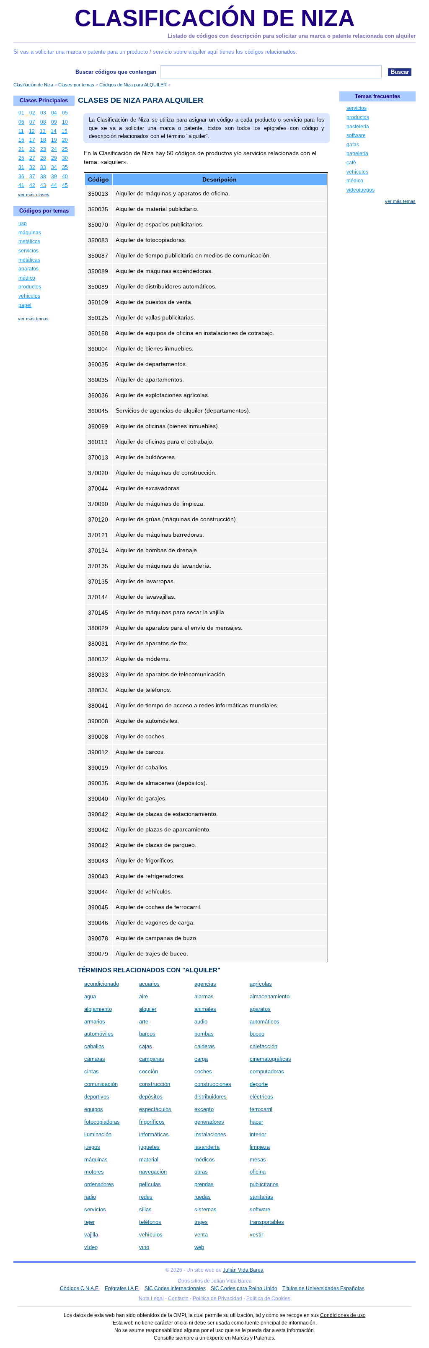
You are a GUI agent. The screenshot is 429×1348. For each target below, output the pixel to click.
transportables (267, 1222)
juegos (92, 1147)
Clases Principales (44, 100)
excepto (204, 1109)
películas (150, 1184)
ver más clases (33, 194)
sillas (145, 1209)
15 (64, 131)
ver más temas (33, 318)
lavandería (207, 1147)
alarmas (204, 996)
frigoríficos (152, 1122)
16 (21, 140)
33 (43, 167)
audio (200, 1021)
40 (65, 176)
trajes (201, 1222)
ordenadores (99, 1184)
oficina (258, 1172)
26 (21, 158)
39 (54, 176)
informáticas (154, 1134)
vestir (256, 1234)
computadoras (267, 1071)
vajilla (91, 1234)
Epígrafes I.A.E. (122, 1288)
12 (32, 131)
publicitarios (264, 1184)
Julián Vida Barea (243, 1270)
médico (26, 278)
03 (43, 113)
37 (32, 176)
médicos (204, 1159)
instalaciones (210, 1134)
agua (90, 996)
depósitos (151, 1096)
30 (65, 158)
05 (65, 113)
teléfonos (150, 1222)
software (260, 1209)
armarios (94, 1021)
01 (21, 113)
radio (90, 1197)
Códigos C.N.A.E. (80, 1288)
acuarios (149, 984)
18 (43, 140)
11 (21, 131)
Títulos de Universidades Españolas (323, 1288)
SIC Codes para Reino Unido (244, 1288)
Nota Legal (151, 1298)
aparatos (260, 1009)
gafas (352, 145)
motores (94, 1172)
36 (21, 176)
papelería (357, 153)
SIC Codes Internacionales (175, 1288)
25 (65, 149)
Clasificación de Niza (215, 18)
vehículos (151, 1234)
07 (32, 122)
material (148, 1159)
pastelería (357, 127)
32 (32, 167)
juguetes (149, 1147)
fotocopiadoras (102, 1122)
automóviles (99, 1034)
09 (54, 122)
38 (43, 176)
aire (143, 996)
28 (43, 158)
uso (22, 223)
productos (29, 287)
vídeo (91, 1247)
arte (143, 1021)
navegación (153, 1172)
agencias (205, 984)
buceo (257, 1034)
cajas (145, 1046)
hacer (256, 1122)
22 (32, 149)
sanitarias (261, 1197)
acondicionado (101, 984)
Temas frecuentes (377, 96)
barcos (147, 1034)
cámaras (94, 1059)
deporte (259, 1084)
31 (21, 167)
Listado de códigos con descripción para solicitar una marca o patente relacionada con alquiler (292, 36)
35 (65, 167)
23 (43, 149)
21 (21, 149)
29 (54, 158)
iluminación (97, 1134)
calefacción (263, 1046)
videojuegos (360, 190)
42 (32, 185)
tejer (89, 1222)
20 (65, 140)
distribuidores (210, 1096)
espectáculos (155, 1109)
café (351, 163)
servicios (95, 1209)
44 (54, 185)
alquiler (147, 1009)
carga (201, 1059)
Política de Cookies (268, 1298)
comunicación (101, 1084)
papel (24, 305)
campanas (151, 1059)
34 (54, 167)
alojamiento (98, 1009)
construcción (154, 1084)
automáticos (264, 1021)
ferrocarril (261, 1109)
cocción (148, 1071)
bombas (204, 1034)
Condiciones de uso (343, 1315)
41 (21, 185)
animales (205, 1009)
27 (32, 158)
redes (145, 1197)
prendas (204, 1184)
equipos (93, 1109)
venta (201, 1234)
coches (203, 1071)
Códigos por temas (44, 211)
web (199, 1247)
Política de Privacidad (217, 1298)
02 (32, 113)
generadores (209, 1122)
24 (54, 149)
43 (43, 185)
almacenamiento (269, 996)
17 (32, 140)
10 (65, 122)
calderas (204, 1046)
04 (54, 113)
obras (201, 1172)
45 (65, 185)
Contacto (178, 1298)
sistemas (205, 1209)
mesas (258, 1159)
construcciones (212, 1084)
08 (43, 122)
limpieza (260, 1147)
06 (21, 122)
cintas (91, 1071)
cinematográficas (270, 1059)
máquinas (96, 1159)
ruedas (202, 1197)
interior (258, 1134)
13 (43, 131)
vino (144, 1247)
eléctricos (261, 1096)
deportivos (96, 1096)
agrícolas (261, 984)
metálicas (29, 260)
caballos (94, 1046)
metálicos (29, 241)
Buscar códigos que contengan (115, 72)
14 (54, 131)
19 (54, 140)
